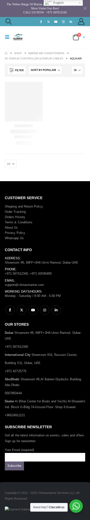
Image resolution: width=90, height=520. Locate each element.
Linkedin (56, 310)
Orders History (15, 217)
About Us (11, 227)
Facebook (10, 310)
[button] (8, 21)
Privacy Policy (15, 233)
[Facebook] (41, 21)
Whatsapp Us (14, 238)
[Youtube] (56, 21)
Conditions (25, 222)
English (58, 3)
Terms (9, 222)
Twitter (21, 310)
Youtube (33, 310)
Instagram (44, 310)
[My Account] (81, 21)
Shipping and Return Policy (24, 206)
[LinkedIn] (71, 21)
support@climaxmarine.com (24, 285)
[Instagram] (63, 21)
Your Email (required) (19, 450)
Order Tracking (15, 212)
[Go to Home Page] (6, 53)
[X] (48, 21)
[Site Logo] (22, 37)
